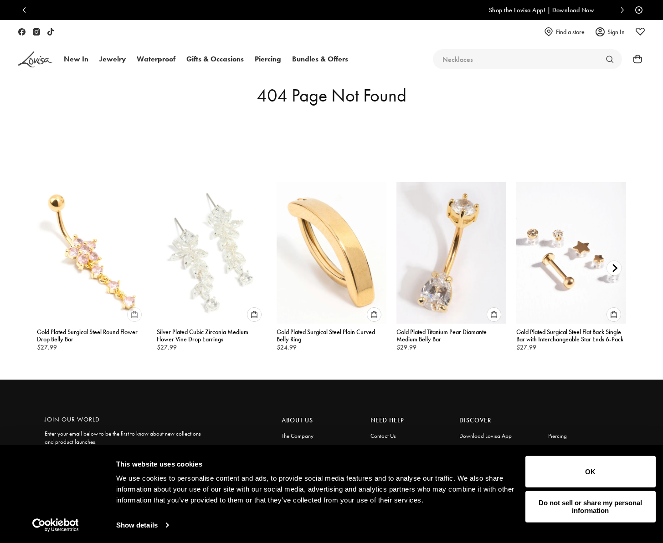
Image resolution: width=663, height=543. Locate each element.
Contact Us (383, 436)
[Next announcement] (620, 10)
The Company (298, 436)
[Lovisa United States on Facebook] (22, 32)
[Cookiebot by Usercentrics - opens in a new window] (55, 525)
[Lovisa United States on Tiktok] (50, 32)
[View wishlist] (640, 32)
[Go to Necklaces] (610, 59)
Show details (137, 525)
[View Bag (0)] (635, 59)
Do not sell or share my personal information (590, 506)
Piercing (557, 436)
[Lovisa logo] (35, 59)
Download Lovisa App (485, 436)
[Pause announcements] (636, 10)
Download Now (493, 10)
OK (590, 472)
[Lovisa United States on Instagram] (36, 32)
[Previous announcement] (26, 10)
